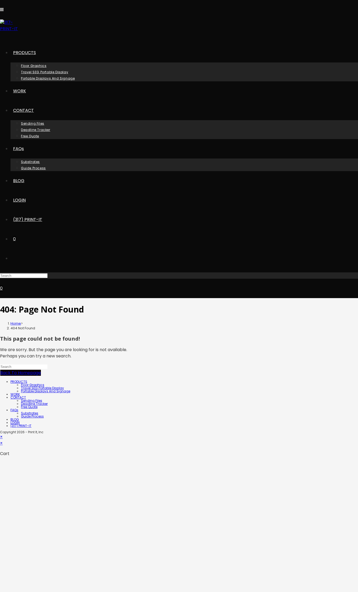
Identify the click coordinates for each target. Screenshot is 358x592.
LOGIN (15, 422)
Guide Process (32, 416)
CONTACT (18, 397)
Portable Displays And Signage (45, 391)
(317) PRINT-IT (20, 426)
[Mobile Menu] (2, 10)
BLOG (14, 419)
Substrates (29, 413)
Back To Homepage (20, 373)
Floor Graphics (32, 385)
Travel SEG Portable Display (42, 388)
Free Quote (29, 407)
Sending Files (31, 400)
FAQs (14, 410)
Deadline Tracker (34, 403)
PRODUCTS (18, 381)
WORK (15, 394)
